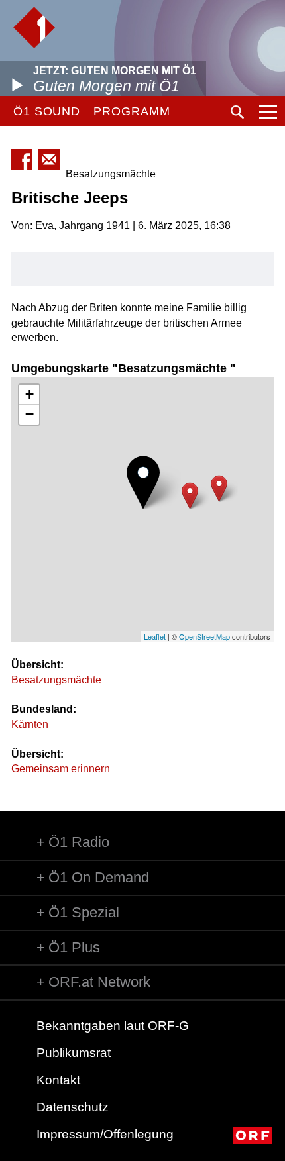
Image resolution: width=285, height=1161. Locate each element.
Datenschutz (72, 1107)
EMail (49, 159)
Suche (237, 112)
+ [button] (29, 394)
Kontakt (58, 1080)
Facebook (21, 159)
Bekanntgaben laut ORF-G (112, 1026)
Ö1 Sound (46, 111)
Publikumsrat (73, 1053)
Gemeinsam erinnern (60, 768)
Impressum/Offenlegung (105, 1134)
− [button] (29, 414)
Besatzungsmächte (56, 679)
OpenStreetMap (204, 636)
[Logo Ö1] (34, 27)
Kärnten (29, 724)
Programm (131, 111)
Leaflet (155, 636)
